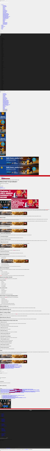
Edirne (2, 51)
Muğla (2, 68)
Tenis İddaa (2, 434)
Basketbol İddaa (3, 419)
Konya (2, 64)
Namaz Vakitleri (3, 430)
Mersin (2, 58)
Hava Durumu (4, 6)
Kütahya (2, 65)
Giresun (2, 55)
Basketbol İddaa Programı (6, 14)
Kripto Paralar (4, 19)
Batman (2, 84)
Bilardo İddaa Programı (5, 15)
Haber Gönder (4, 99)
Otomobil (2, 27)
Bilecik (2, 44)
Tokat (2, 76)
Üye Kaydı (2, 414)
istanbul (2, 59)
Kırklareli (2, 62)
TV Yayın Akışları (5, 10)
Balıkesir (2, 43)
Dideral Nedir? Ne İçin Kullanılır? (11, 175)
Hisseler (4, 20)
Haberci (2, 177)
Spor (2, 28)
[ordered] (4, 373)
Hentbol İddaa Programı (5, 102)
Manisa (2, 66)
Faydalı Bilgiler (3, 26)
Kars (2, 60)
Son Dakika (4, 5)
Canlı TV (4, 9)
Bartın (2, 85)
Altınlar (4, 21)
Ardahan (2, 86)
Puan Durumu (4, 97)
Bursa (2, 47)
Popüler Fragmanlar (5, 23)
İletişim (2, 416)
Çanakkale (2, 48)
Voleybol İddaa (3, 421)
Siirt (1, 73)
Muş (1, 69)
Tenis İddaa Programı (5, 18)
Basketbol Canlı (3, 435)
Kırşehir (2, 63)
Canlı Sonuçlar (4, 12)
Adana (2, 37)
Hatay (2, 57)
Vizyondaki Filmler (5, 22)
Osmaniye (2, 89)
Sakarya (2, 72)
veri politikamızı (26, 449)
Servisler (2, 4)
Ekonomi (2, 25)
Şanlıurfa (2, 78)
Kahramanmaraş (3, 67)
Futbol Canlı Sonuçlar (5, 13)
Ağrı (2, 39)
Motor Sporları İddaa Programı (6, 16)
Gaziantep (2, 54)
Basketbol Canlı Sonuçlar (6, 100)
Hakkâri (2, 56)
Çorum (2, 49)
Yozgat (2, 80)
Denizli (2, 50)
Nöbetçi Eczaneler (5, 11)
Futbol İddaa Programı (5, 101)
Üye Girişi (2, 413)
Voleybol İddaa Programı (6, 103)
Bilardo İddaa (3, 420)
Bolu (2, 46)
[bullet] (5, 373)
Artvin (2, 42)
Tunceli (2, 77)
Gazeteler (4, 7)
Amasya (2, 40)
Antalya (2, 41)
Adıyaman (2, 38)
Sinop (2, 74)
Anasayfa (1, 175)
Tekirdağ (2, 75)
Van (1, 79)
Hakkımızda (2, 415)
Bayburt (2, 82)
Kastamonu (2, 61)
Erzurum (2, 53)
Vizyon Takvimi (5, 24)
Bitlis (2, 45)
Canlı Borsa (4, 8)
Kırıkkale (2, 83)
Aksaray (2, 81)
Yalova (2, 87)
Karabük (2, 88)
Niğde (2, 70)
